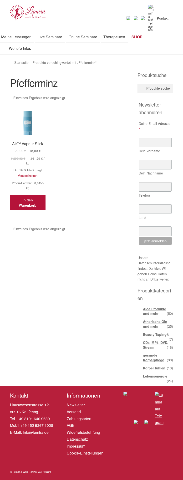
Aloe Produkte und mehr (154, 311)
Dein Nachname (151, 173)
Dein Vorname (149, 150)
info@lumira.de (36, 432)
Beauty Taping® (156, 334)
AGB (71, 425)
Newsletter (76, 405)
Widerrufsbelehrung (83, 432)
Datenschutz (77, 439)
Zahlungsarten (79, 418)
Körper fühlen (154, 368)
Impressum (76, 446)
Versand (74, 411)
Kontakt (162, 18)
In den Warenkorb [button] (27, 203)
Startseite (21, 62)
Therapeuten (114, 37)
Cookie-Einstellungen (85, 453)
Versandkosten (27, 176)
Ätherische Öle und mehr (155, 324)
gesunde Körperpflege (153, 357)
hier (157, 268)
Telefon (144, 195)
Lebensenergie (155, 376)
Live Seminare (50, 37)
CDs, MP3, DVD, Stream (155, 345)
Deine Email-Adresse (154, 126)
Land (142, 217)
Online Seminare (83, 37)
